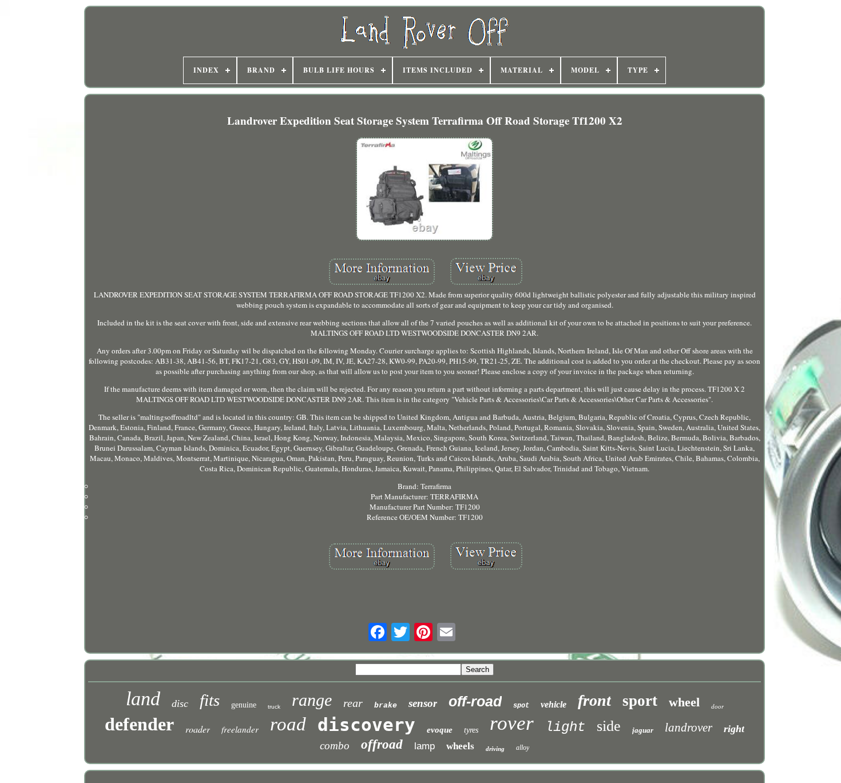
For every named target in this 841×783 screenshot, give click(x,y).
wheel (684, 702)
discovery (366, 724)
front (594, 700)
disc (180, 703)
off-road (475, 701)
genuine (243, 705)
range (312, 699)
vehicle (553, 704)
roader (197, 729)
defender (139, 724)
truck (274, 706)
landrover (688, 727)
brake (385, 705)
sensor (422, 703)
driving (495, 748)
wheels (460, 746)
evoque (440, 729)
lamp (424, 746)
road (288, 724)
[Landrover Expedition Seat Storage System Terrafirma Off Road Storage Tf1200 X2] (424, 190)
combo (335, 746)
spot (521, 706)
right (734, 728)
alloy (522, 748)
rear (353, 703)
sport (639, 700)
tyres (471, 730)
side (609, 726)
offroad (382, 744)
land (143, 698)
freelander (240, 729)
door (717, 706)
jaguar (642, 730)
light (565, 727)
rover (512, 723)
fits (210, 700)
